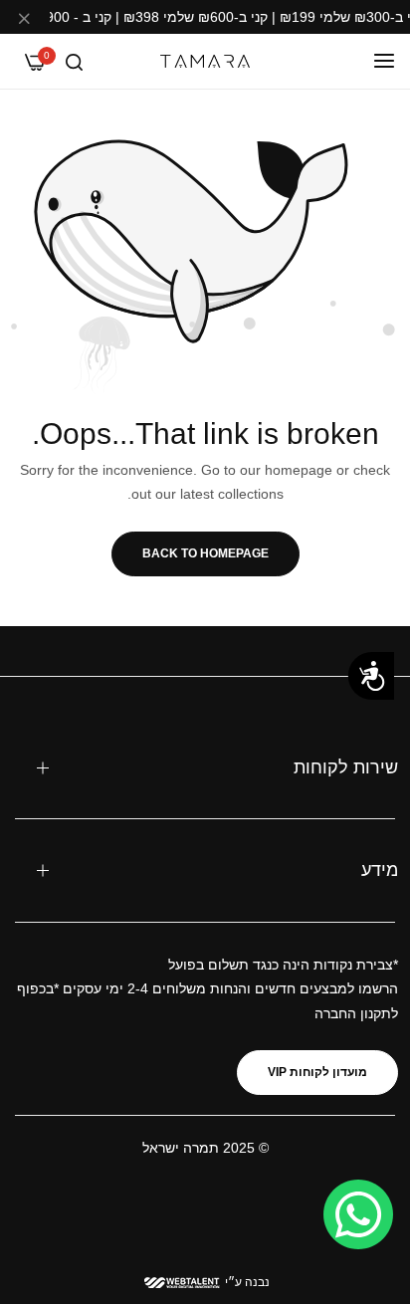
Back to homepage (205, 553)
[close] (24, 21)
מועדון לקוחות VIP (317, 1072)
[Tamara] (205, 61)
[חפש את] (74, 61)
